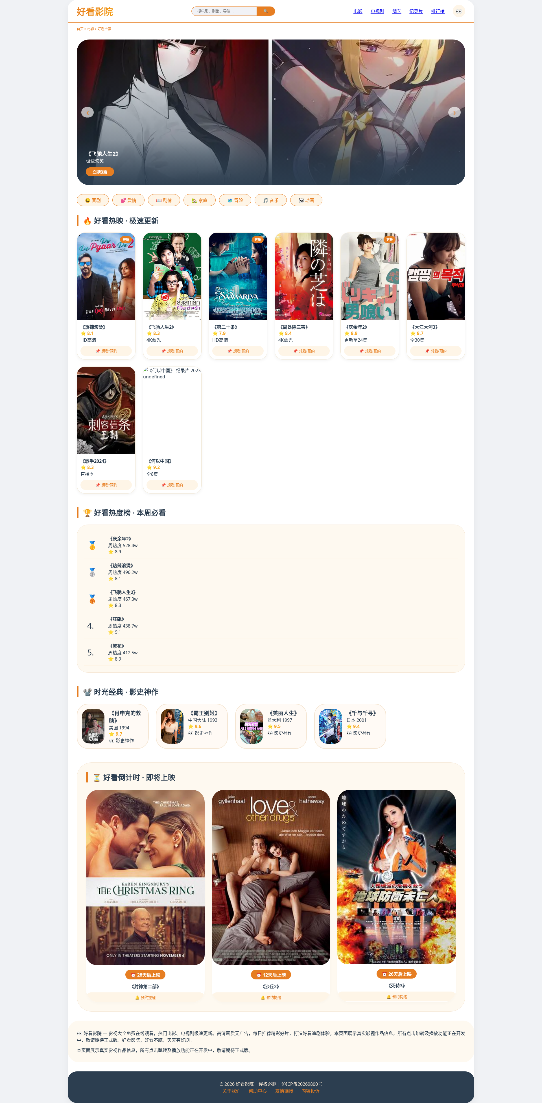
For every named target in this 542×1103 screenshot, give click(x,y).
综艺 (396, 11)
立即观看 (100, 172)
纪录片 (416, 11)
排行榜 (438, 11)
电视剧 (377, 11)
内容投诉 (310, 1091)
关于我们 (231, 1091)
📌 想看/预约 (106, 351)
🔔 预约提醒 (145, 997)
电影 (357, 11)
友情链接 (284, 1091)
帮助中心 (258, 1091)
